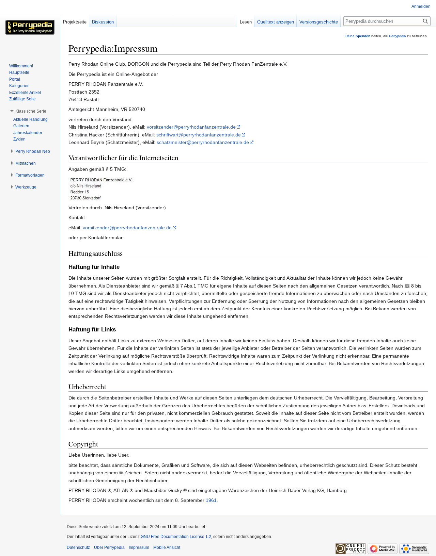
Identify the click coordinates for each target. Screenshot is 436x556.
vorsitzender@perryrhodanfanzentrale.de (191, 127)
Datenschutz (78, 547)
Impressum (139, 547)
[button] (30, 111)
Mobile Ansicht (166, 547)
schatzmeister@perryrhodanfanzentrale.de (203, 142)
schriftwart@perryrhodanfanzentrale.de (198, 134)
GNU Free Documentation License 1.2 (176, 536)
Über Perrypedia (109, 547)
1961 (211, 500)
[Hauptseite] (30, 27)
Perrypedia (397, 36)
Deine (357, 36)
